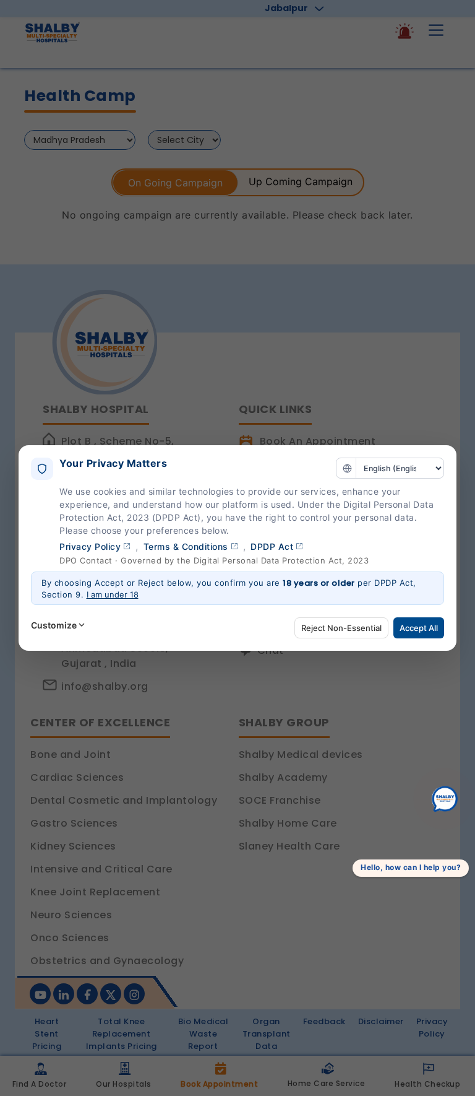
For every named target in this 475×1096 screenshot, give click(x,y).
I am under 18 (113, 594)
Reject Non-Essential (341, 628)
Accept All (419, 628)
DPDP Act (271, 546)
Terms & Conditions (185, 546)
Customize (54, 625)
